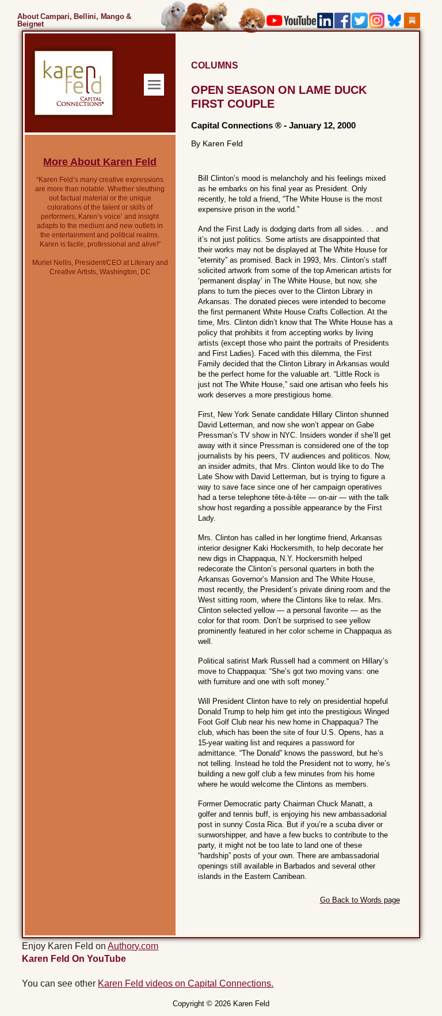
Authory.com (133, 946)
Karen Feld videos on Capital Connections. (185, 983)
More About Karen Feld (100, 162)
